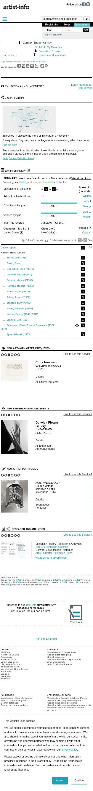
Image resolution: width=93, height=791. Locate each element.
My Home (5, 652)
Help (67, 24)
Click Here (76, 622)
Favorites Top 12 (9, 659)
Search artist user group (59, 655)
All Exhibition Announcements (45, 447)
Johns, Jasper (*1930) (18, 297)
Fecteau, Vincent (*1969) (20, 280)
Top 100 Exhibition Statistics (51, 546)
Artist (5, 158)
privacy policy (69, 749)
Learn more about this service (81, 86)
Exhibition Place (25, 158)
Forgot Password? (53, 35)
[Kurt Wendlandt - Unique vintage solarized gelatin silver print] (14, 511)
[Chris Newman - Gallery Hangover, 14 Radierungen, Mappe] (14, 380)
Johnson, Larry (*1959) (19, 303)
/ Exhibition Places (59, 695)
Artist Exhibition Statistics (59, 664)
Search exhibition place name (62, 703)
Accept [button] (60, 780)
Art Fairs (51, 710)
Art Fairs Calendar (46, 638)
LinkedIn (5, 674)
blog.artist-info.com (10, 664)
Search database (56, 657)
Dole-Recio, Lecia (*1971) (20, 269)
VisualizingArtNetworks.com (14, 669)
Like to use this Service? (78, 353)
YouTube (5, 678)
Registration (52, 24)
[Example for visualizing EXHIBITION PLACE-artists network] (17, 549)
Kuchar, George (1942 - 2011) (22, 314)
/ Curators (7, 695)
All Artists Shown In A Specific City (64, 659)
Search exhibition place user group (64, 700)
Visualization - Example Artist (61, 652)
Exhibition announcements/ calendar (65, 707)
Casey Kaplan (8, 247)
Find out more (10, 145)
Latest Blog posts (9, 662)
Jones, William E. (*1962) (20, 308)
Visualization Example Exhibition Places (67, 698)
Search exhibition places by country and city (69, 705)
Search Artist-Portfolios (43, 506)
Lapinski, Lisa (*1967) (18, 319)
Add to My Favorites (50, 47)
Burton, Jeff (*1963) (17, 257)
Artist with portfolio (56, 662)
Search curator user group (14, 700)
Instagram (6, 676)
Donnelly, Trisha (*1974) (19, 274)
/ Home (5, 649)
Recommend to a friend (52, 55)
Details (39, 376)
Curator (13, 158)
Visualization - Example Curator (16, 698)
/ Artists (52, 649)
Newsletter (81, 24)
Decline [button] (79, 780)
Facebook (6, 671)
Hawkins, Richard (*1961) (20, 286)
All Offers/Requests (46, 382)
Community (6, 657)
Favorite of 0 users (49, 51)
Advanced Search (10, 655)
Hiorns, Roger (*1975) (18, 291)
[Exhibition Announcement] (77, 325)
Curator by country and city (14, 705)
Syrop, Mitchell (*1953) (18, 334)
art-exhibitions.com (10, 666)
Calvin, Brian (13, 263)
